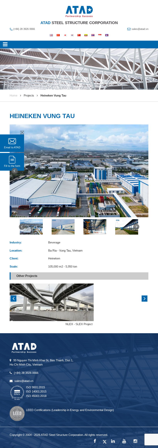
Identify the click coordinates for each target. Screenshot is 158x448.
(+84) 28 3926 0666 (24, 29)
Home (13, 95)
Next (143, 171)
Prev (15, 171)
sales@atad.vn (140, 29)
